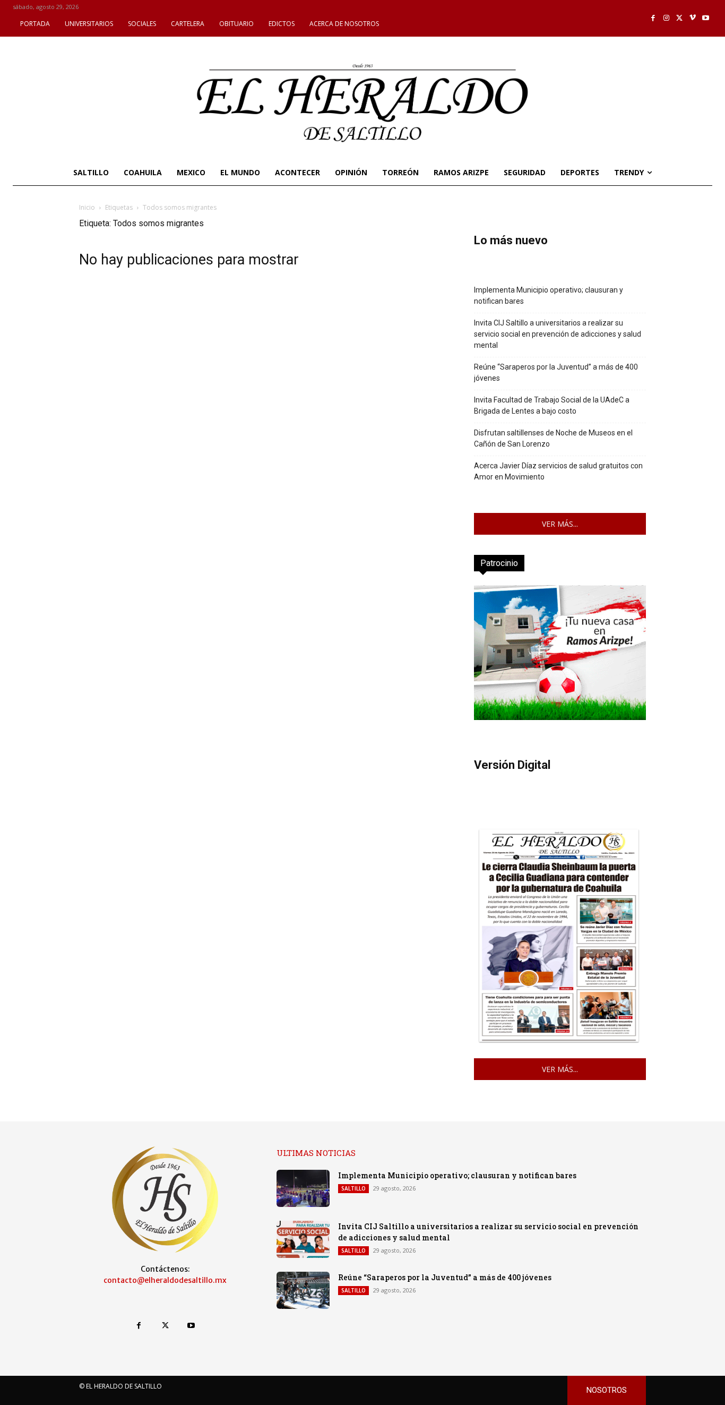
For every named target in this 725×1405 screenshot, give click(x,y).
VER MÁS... (560, 524)
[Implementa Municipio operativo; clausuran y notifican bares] (303, 1188)
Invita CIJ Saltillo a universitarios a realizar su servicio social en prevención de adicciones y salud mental (557, 334)
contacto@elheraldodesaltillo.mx (165, 1280)
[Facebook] (653, 18)
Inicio (87, 207)
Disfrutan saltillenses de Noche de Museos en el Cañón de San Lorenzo (553, 438)
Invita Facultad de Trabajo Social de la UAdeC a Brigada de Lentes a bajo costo (551, 405)
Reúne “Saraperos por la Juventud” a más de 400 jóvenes (556, 372)
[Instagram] (666, 18)
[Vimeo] (693, 18)
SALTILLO (353, 1188)
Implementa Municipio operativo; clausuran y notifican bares (548, 295)
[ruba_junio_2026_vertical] (560, 717)
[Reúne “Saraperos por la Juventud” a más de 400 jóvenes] (303, 1290)
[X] (679, 18)
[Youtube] (705, 18)
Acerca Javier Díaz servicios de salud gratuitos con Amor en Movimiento (558, 471)
